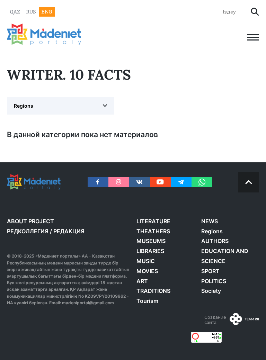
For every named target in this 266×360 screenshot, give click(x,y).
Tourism (147, 300)
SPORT (210, 271)
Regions (23, 106)
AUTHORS (215, 240)
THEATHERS (153, 231)
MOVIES (147, 271)
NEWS (209, 221)
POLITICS (213, 281)
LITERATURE (153, 221)
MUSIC (145, 261)
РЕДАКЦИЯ (69, 231)
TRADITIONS (153, 290)
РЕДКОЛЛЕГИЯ (27, 231)
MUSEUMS (151, 240)
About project (30, 221)
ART (142, 281)
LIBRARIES (150, 251)
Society (211, 290)
